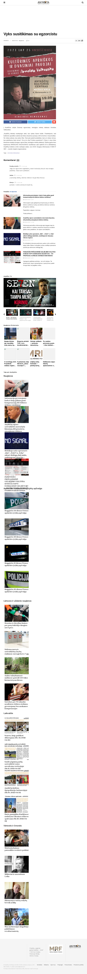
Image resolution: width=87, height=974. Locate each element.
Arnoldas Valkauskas (13, 153)
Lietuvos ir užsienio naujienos (17, 601)
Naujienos (21, 40)
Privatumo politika (78, 964)
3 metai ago (24, 166)
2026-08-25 (27, 199)
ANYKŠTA (6, 40)
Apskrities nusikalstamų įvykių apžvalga (23, 488)
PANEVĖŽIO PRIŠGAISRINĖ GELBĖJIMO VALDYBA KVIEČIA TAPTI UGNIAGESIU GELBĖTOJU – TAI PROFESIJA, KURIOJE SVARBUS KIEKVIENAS (39, 253)
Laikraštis (8, 713)
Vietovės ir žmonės (13, 826)
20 (33, 222)
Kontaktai (39, 964)
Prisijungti (60, 964)
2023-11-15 (15, 40)
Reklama (46, 964)
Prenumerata (68, 964)
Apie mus (53, 964)
